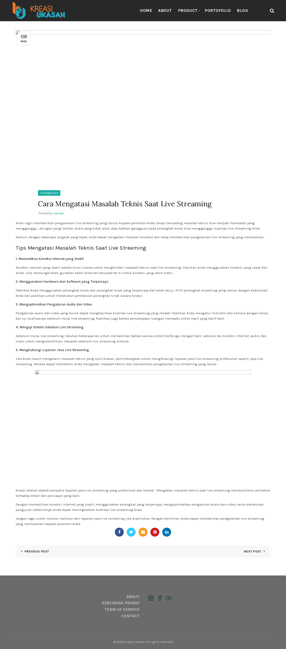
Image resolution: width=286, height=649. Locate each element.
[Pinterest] (154, 532)
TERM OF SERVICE (122, 609)
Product (188, 10)
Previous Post (37, 551)
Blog (242, 10)
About (165, 10)
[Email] (143, 532)
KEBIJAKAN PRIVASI (121, 603)
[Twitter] (131, 532)
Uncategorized (49, 192)
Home (146, 10)
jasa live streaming (93, 490)
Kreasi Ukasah (134, 642)
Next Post (252, 551)
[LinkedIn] (166, 532)
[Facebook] (119, 532)
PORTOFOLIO (218, 10)
